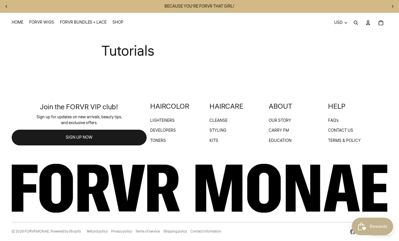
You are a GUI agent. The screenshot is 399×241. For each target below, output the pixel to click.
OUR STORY (280, 121)
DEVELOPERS (163, 130)
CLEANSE (218, 121)
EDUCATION (280, 141)
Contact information (205, 231)
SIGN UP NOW (79, 137)
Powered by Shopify (66, 231)
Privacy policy (121, 231)
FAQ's (333, 121)
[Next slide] (392, 6)
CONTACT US (340, 130)
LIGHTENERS (162, 121)
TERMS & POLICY (344, 141)
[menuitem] (17, 22)
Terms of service (147, 231)
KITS (213, 141)
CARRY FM (279, 130)
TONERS (158, 141)
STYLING (217, 130)
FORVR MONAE (37, 231)
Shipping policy (175, 231)
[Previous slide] (6, 6)
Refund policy (97, 231)
